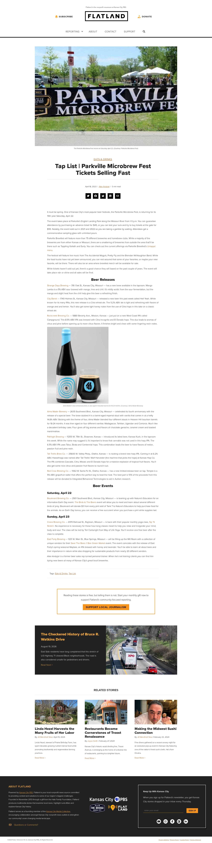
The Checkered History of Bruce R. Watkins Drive (70, 636)
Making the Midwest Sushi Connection (155, 730)
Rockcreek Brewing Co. (58, 315)
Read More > (40, 757)
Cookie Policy (184, 840)
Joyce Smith (92, 741)
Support (129, 31)
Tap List (72, 573)
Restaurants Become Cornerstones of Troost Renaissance (103, 732)
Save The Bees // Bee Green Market (88, 543)
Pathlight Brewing (55, 436)
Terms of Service (195, 840)
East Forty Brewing (56, 539)
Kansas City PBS (26, 792)
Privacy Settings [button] (164, 840)
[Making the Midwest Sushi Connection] (156, 712)
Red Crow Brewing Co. (58, 470)
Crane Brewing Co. (56, 521)
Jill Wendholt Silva (45, 737)
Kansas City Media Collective (58, 811)
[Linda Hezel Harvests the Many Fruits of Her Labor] (56, 712)
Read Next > (47, 664)
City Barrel (52, 298)
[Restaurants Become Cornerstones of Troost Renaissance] (106, 712)
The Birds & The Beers (85, 502)
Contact (110, 31)
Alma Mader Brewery (57, 411)
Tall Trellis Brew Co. (56, 453)
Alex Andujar (104, 186)
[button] (82, 31)
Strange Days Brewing (57, 285)
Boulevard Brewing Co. (58, 498)
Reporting (73, 31)
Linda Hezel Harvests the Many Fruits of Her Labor (54, 730)
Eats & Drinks (103, 159)
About (93, 31)
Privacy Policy (174, 840)
